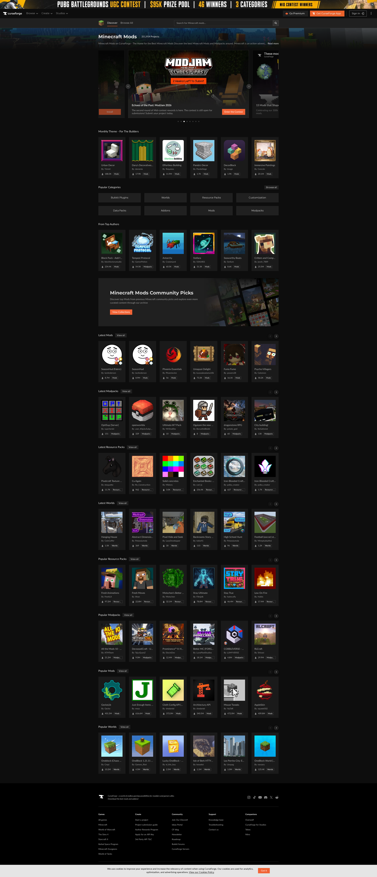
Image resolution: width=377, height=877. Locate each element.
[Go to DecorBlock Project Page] (234, 157)
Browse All (126, 22)
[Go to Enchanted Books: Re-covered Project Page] (203, 473)
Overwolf (249, 820)
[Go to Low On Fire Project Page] (265, 585)
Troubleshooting (216, 825)
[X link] (271, 797)
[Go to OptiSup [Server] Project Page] (111, 417)
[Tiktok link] (254, 797)
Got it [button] (264, 870)
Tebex (247, 830)
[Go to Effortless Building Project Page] (173, 157)
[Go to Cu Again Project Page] (142, 473)
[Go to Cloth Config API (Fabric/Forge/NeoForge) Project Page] (173, 697)
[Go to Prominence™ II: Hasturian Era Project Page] (173, 641)
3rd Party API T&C (143, 839)
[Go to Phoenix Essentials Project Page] (173, 361)
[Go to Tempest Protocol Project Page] (142, 250)
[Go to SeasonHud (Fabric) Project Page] (111, 361)
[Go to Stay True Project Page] (234, 585)
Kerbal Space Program (108, 844)
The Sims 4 (103, 835)
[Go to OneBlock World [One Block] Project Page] (265, 753)
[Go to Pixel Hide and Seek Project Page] (173, 529)
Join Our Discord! (180, 820)
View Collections (121, 312)
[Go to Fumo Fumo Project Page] (234, 361)
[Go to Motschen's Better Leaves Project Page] (173, 585)
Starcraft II (103, 839)
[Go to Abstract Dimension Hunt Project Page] (142, 529)
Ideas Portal (177, 825)
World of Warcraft (106, 830)
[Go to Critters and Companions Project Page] (265, 250)
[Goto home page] (13, 13)
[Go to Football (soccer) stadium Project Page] (265, 529)
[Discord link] (265, 797)
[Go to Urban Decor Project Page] (111, 157)
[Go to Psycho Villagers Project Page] (265, 361)
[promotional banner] (188, 4)
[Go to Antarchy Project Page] (173, 250)
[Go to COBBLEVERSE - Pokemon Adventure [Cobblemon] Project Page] (234, 641)
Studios (60, 13)
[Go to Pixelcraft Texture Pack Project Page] (111, 473)
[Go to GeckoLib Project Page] (111, 697)
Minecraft (102, 825)
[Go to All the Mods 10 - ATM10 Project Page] (111, 641)
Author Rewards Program (146, 830)
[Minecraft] (101, 23)
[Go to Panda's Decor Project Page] (203, 157)
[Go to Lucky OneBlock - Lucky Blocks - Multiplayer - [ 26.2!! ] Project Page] (173, 753)
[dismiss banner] (372, 4)
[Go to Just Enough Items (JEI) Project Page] (142, 697)
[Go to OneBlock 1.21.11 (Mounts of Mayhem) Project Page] (142, 753)
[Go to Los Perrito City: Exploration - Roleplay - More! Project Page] (234, 753)
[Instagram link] (249, 797)
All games (102, 820)
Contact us (214, 830)
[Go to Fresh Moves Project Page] (142, 585)
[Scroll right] (276, 336)
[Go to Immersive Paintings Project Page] (265, 157)
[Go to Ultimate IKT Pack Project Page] (173, 417)
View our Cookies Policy (201, 872)
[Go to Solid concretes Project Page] (173, 473)
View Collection (226, 112)
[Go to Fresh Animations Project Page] (111, 585)
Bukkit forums (178, 844)
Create (45, 13)
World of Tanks (105, 854)
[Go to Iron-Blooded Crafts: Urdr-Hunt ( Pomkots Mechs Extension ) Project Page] (234, 473)
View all (121, 335)
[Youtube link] (260, 797)
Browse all (271, 187)
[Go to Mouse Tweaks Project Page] (234, 697)
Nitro (247, 835)
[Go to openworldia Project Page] (142, 417)
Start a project (141, 820)
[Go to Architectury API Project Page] (203, 697)
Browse (30, 13)
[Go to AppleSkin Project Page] (265, 697)
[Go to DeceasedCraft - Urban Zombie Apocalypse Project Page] (142, 641)
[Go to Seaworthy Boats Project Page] (234, 250)
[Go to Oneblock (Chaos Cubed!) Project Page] (111, 753)
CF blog (175, 830)
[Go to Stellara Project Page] (203, 250)
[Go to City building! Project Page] (265, 417)
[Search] (276, 23)
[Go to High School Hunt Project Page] (234, 529)
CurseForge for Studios (255, 825)
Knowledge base (216, 820)
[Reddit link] (277, 797)
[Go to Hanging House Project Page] (111, 529)
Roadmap (176, 839)
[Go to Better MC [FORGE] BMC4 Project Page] (203, 641)
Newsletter (177, 835)
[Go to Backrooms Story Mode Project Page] (203, 529)
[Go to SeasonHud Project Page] (142, 361)
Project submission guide (146, 825)
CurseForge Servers (180, 849)
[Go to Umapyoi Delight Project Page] (203, 361)
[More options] (371, 13)
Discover (112, 22)
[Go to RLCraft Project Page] (265, 641)
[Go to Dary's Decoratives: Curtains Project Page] (142, 157)
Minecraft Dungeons (107, 849)
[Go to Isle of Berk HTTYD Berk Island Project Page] (203, 753)
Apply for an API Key (144, 835)
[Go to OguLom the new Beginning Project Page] (203, 417)
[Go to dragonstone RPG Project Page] (234, 417)
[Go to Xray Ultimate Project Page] (203, 585)
